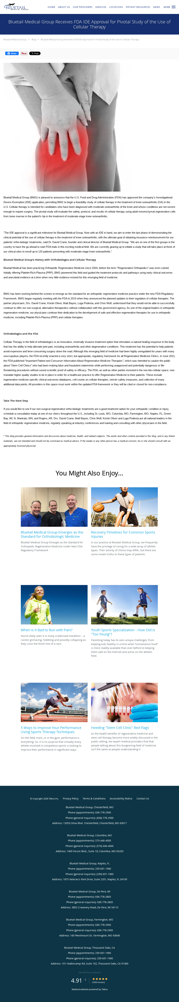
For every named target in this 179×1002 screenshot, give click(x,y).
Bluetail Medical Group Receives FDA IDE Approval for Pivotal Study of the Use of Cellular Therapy (90, 39)
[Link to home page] (15, 6)
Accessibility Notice (121, 798)
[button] (174, 7)
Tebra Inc (53, 798)
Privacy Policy (70, 798)
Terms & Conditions (94, 798)
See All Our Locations (90, 972)
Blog (34, 39)
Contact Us (143, 798)
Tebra (105, 989)
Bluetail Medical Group (15, 39)
